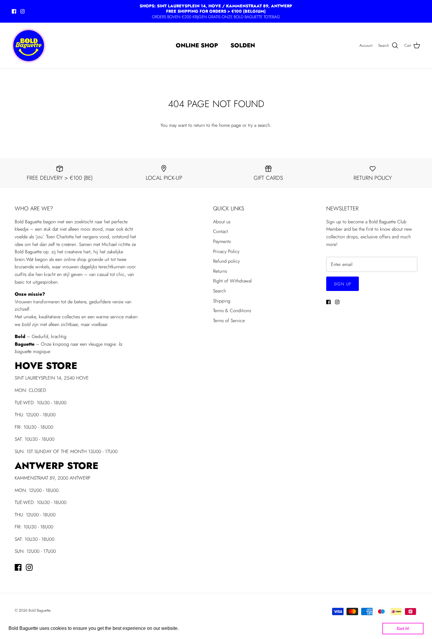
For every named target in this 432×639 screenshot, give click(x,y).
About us (221, 221)
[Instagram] (22, 11)
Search (219, 290)
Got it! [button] (403, 628)
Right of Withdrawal (232, 280)
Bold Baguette (39, 610)
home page (230, 125)
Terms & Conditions (232, 310)
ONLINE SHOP (197, 45)
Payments (222, 241)
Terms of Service (229, 320)
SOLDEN (242, 45)
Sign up (342, 284)
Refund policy (226, 261)
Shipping (221, 300)
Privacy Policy (226, 251)
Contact (220, 231)
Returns (220, 271)
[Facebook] (14, 11)
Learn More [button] (193, 628)
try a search (259, 125)
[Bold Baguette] (29, 46)
